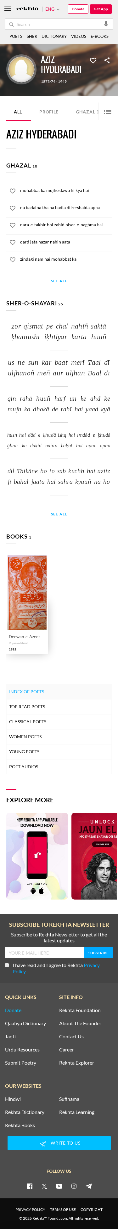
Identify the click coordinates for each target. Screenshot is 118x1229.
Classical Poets (27, 721)
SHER (32, 36)
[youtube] (59, 1186)
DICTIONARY (54, 36)
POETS (15, 36)
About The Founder (80, 1023)
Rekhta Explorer (76, 1062)
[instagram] (74, 1186)
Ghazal (89, 111)
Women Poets (25, 736)
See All (59, 281)
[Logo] (27, 9)
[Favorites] (93, 60)
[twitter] (44, 1186)
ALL (18, 111)
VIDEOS (78, 36)
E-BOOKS (100, 36)
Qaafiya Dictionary (25, 1023)
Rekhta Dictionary (24, 1112)
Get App (101, 9)
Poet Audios (23, 766)
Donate (78, 9)
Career (66, 1049)
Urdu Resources (22, 1049)
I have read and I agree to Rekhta (56, 968)
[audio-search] (106, 24)
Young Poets (24, 751)
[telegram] (89, 1186)
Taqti (10, 1036)
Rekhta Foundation (80, 1010)
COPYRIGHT (92, 1209)
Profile (49, 111)
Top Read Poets (27, 706)
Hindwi (13, 1098)
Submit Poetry (20, 1062)
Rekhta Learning (76, 1112)
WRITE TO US (66, 1143)
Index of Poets (26, 691)
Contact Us (71, 1036)
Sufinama (69, 1098)
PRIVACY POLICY (30, 1209)
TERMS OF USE (63, 1209)
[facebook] (30, 1186)
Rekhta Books (20, 1125)
